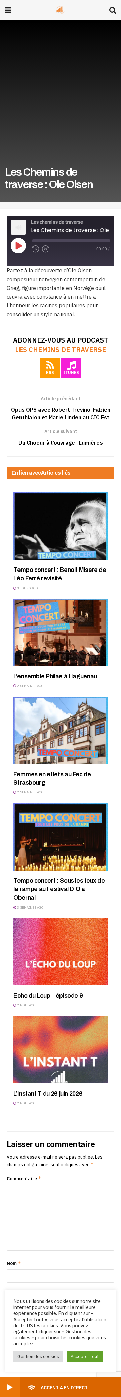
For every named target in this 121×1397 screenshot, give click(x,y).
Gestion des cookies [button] (38, 1356)
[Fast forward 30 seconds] (45, 249)
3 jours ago (27, 588)
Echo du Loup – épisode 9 (48, 995)
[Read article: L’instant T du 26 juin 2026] (60, 1049)
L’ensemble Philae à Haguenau (55, 676)
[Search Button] (112, 10)
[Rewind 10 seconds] (35, 249)
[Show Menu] (8, 10)
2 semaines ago (30, 686)
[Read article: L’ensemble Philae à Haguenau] (60, 632)
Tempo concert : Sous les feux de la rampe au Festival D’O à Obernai (59, 889)
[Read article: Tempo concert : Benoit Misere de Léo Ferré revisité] (60, 526)
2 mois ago (26, 1005)
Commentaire (24, 1178)
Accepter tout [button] (85, 1356)
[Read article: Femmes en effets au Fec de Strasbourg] (60, 730)
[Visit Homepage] (60, 10)
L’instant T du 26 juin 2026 (47, 1093)
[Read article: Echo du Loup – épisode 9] (60, 951)
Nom (14, 1263)
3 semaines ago (30, 907)
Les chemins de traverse (60, 349)
